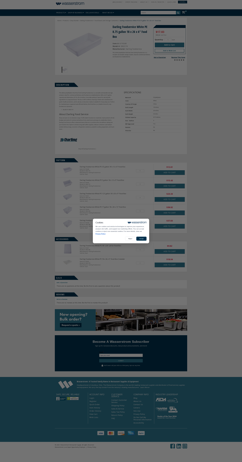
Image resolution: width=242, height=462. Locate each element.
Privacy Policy (100, 234)
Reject (130, 238)
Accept (141, 238)
